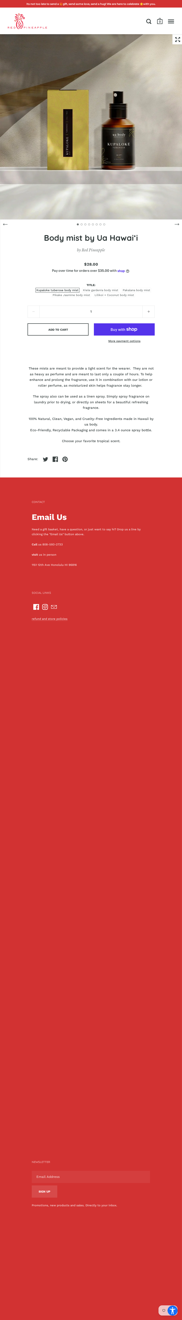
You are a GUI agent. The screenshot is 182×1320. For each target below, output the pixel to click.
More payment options (124, 341)
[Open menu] (171, 21)
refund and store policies (49, 618)
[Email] (54, 607)
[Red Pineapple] (27, 21)
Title (91, 285)
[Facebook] (36, 607)
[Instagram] (45, 607)
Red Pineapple (93, 250)
